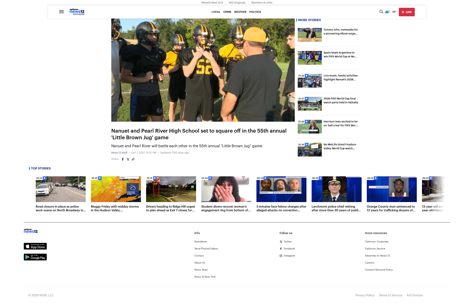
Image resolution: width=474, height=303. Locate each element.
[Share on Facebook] (122, 159)
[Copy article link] (133, 159)
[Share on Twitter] (127, 159)
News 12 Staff (119, 153)
